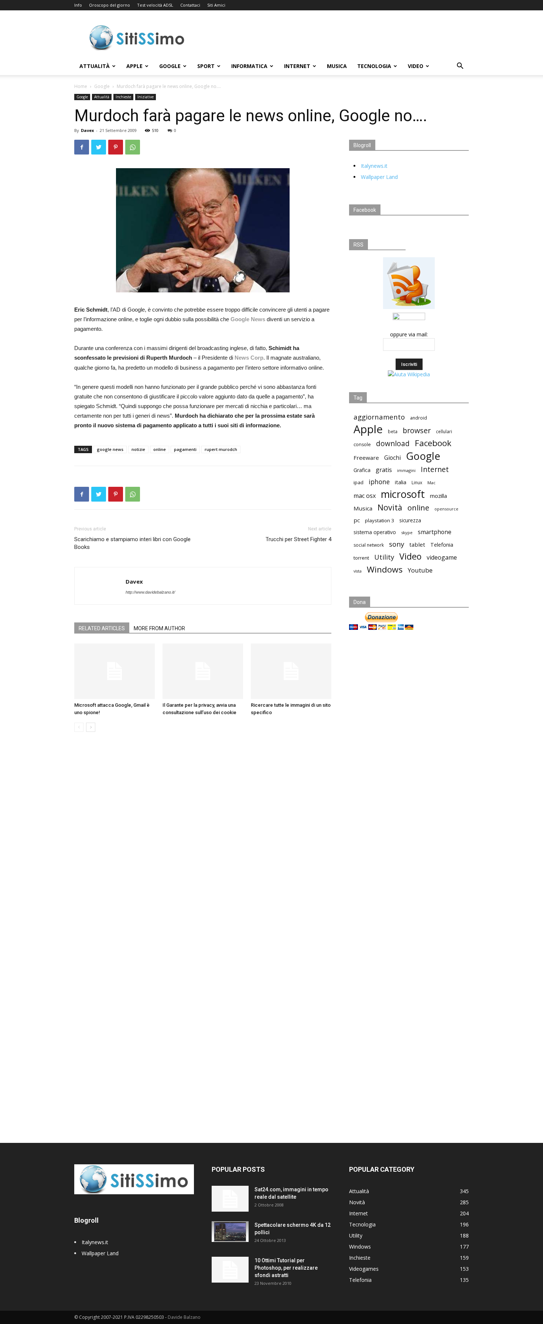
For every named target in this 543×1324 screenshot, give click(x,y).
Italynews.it (374, 165)
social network (369, 545)
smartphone (434, 532)
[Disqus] (202, 842)
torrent (361, 557)
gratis (384, 470)
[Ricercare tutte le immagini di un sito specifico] (291, 671)
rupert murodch (221, 449)
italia (400, 482)
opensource (446, 509)
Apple (134, 65)
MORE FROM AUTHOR (159, 628)
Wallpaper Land (379, 176)
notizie (138, 449)
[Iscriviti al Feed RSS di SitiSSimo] (409, 308)
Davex (87, 130)
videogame (442, 557)
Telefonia (441, 544)
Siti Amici (216, 5)
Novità (390, 507)
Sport (206, 65)
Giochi (392, 458)
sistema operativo (375, 532)
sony (396, 544)
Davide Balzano (184, 1317)
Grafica (362, 469)
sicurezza (410, 520)
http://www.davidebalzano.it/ (150, 592)
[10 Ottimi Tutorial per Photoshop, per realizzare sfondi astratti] (230, 1270)
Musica (337, 65)
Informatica (249, 65)
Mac (431, 482)
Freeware (366, 457)
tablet (417, 544)
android (418, 418)
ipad (358, 482)
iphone (379, 482)
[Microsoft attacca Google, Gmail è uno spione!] (114, 671)
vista (358, 571)
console (362, 444)
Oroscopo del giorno (109, 5)
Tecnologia (374, 65)
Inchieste (123, 96)
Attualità (94, 65)
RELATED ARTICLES (102, 628)
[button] (460, 66)
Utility (384, 557)
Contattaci (190, 5)
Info (78, 5)
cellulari (444, 431)
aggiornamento (379, 417)
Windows (385, 569)
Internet (297, 65)
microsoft (403, 494)
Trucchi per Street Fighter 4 (298, 539)
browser (417, 430)
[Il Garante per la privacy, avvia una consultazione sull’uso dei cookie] (203, 671)
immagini (406, 470)
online (159, 449)
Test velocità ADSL (155, 5)
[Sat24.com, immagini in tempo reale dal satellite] (230, 1199)
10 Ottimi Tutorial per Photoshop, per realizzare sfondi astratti (286, 1267)
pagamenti (185, 449)
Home (80, 86)
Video (415, 65)
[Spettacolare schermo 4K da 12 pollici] (230, 1231)
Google (170, 65)
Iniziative (145, 96)
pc (357, 520)
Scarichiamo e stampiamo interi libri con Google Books (132, 543)
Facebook (433, 443)
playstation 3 (379, 520)
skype (407, 532)
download (393, 444)
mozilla (438, 495)
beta (392, 431)
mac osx (365, 496)
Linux (416, 482)
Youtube (420, 570)
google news (110, 449)
